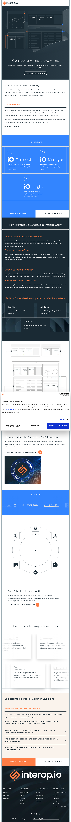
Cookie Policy (10, 409)
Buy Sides (22, 795)
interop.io (55, 801)
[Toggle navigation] (66, 3)
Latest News (39, 795)
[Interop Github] (39, 814)
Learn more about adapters (21, 605)
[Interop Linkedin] (31, 814)
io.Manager (6, 795)
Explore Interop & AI (35, 73)
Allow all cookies (58, 426)
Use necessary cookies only (13, 425)
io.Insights (6, 798)
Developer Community (59, 792)
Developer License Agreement (50, 819)
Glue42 (55, 795)
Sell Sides (22, 798)
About (38, 792)
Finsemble (56, 798)
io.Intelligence (24, 792)
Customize (34, 426)
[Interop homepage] (10, 3)
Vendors (22, 801)
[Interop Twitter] (34, 814)
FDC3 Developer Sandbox (60, 807)
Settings (62, 419)
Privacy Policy (37, 819)
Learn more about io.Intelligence (21, 452)
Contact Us (39, 798)
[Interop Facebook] (36, 814)
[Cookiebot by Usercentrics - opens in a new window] (61, 394)
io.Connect (6, 792)
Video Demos (23, 804)
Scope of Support (58, 804)
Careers (38, 801)
